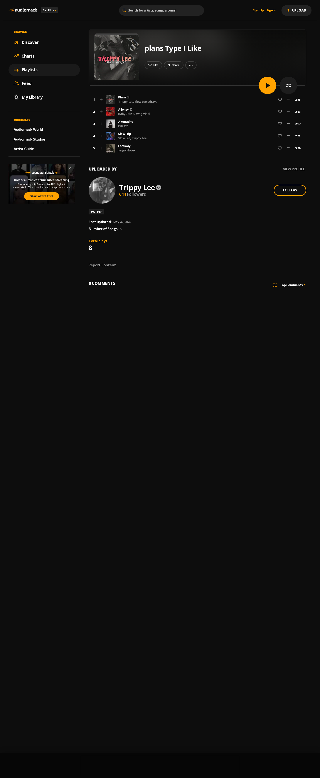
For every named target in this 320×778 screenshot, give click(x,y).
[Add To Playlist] (101, 99)
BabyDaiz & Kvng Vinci (134, 114)
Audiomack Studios (29, 139)
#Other (96, 212)
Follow (290, 190)
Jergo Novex (126, 150)
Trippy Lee (137, 187)
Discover (30, 42)
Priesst (123, 126)
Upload (299, 10)
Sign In (271, 10)
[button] (196, 99)
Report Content (102, 265)
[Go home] (22, 10)
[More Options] (288, 99)
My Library (32, 97)
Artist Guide (24, 148)
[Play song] (267, 85)
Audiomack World (28, 129)
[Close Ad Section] (70, 168)
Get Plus (49, 10)
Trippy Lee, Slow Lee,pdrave (137, 102)
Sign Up (258, 10)
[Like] (280, 99)
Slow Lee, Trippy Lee (132, 138)
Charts (28, 56)
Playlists (30, 69)
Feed (26, 83)
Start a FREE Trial (41, 196)
